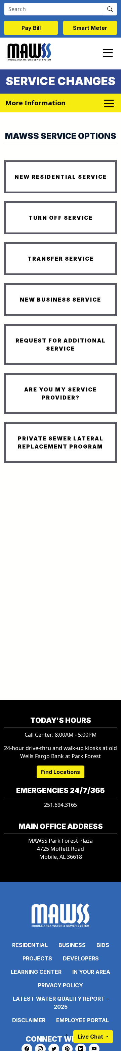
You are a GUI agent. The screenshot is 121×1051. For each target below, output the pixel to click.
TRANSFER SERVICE (61, 258)
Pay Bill (31, 27)
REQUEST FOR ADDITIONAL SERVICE (60, 344)
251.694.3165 (60, 804)
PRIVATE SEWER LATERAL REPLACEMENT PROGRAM (61, 442)
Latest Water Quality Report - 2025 (61, 1002)
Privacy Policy (60, 985)
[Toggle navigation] (108, 52)
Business (72, 945)
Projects (37, 958)
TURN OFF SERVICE (61, 217)
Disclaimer (28, 1020)
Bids (102, 945)
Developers (81, 958)
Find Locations (60, 772)
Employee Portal (82, 1020)
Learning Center (36, 971)
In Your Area (91, 971)
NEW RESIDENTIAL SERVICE (60, 176)
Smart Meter (90, 27)
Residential (30, 945)
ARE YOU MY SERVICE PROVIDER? (60, 393)
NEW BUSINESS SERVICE (60, 299)
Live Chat (91, 1036)
